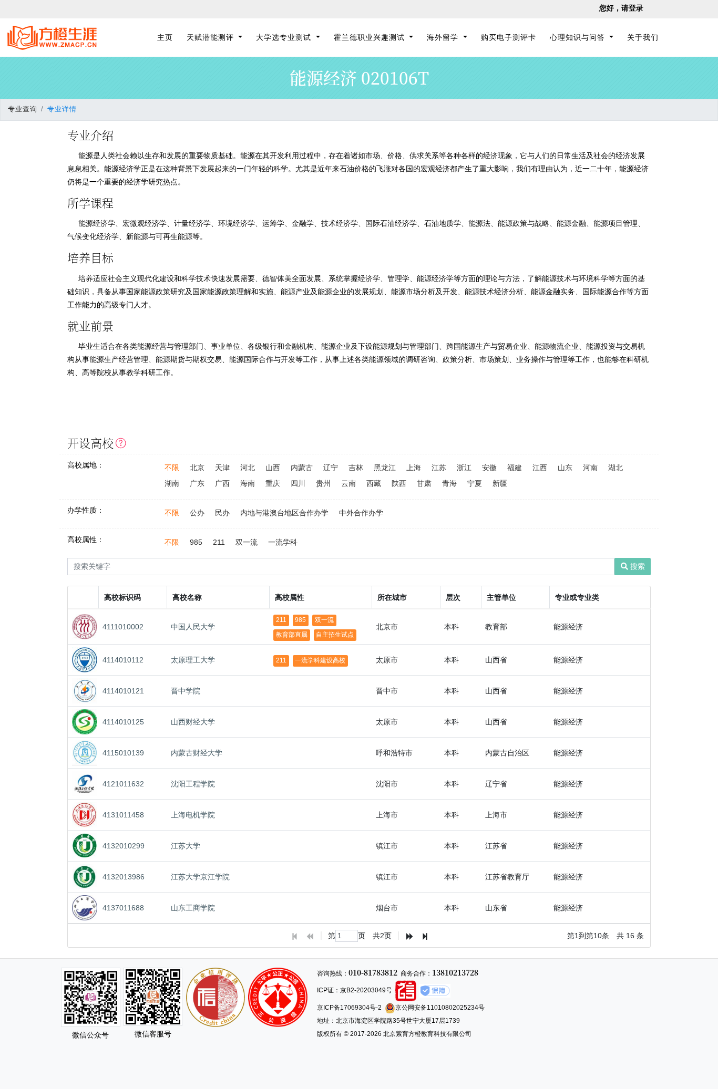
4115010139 (123, 753)
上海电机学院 (193, 815)
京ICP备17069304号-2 (349, 1007)
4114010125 (123, 722)
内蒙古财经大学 (196, 753)
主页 (167, 37)
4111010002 (122, 627)
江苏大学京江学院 (200, 877)
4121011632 (123, 784)
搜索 (636, 566)
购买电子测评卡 (508, 37)
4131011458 (123, 815)
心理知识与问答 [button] (579, 37)
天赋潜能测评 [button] (212, 37)
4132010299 (123, 846)
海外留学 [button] (444, 37)
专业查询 (22, 109)
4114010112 (122, 660)
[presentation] (360, 766)
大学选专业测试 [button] (285, 37)
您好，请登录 (621, 8)
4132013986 (123, 877)
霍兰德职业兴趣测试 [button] (370, 37)
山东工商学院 (193, 908)
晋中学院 (185, 691)
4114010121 (123, 691)
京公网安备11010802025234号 (440, 1007)
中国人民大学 (193, 627)
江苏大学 (185, 846)
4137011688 (123, 908)
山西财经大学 (193, 722)
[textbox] (346, 936)
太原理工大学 (193, 660)
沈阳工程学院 (193, 784)
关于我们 (643, 37)
